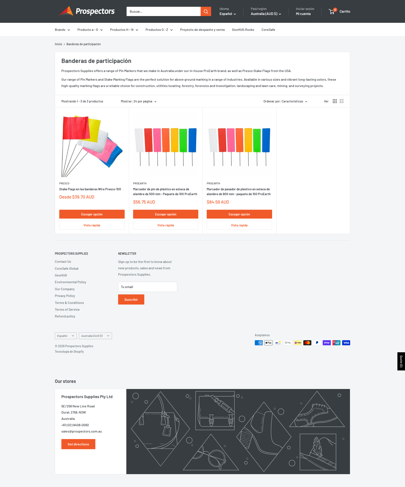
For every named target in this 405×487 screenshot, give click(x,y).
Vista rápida (92, 225)
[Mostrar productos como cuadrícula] (335, 101)
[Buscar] (206, 11)
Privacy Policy (65, 296)
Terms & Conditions (69, 303)
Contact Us (63, 261)
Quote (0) (401, 361)
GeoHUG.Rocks (243, 29)
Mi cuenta (303, 13)
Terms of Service (67, 309)
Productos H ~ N (122, 29)
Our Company (65, 289)
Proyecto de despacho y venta (202, 29)
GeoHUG (61, 275)
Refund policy (65, 316)
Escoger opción (92, 214)
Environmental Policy (70, 282)
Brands (60, 29)
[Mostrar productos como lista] (342, 101)
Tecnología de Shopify (69, 351)
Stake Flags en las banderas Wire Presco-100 (90, 189)
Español (62, 335)
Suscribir (131, 299)
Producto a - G (87, 29)
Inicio (58, 44)
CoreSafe (268, 29)
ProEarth (139, 183)
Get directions (78, 444)
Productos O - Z (157, 29)
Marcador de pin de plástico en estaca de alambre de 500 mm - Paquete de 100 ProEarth (165, 191)
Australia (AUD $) (92, 335)
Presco (64, 183)
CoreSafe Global (66, 268)
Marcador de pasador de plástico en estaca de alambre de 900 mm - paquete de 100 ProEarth (239, 191)
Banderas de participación (83, 44)
